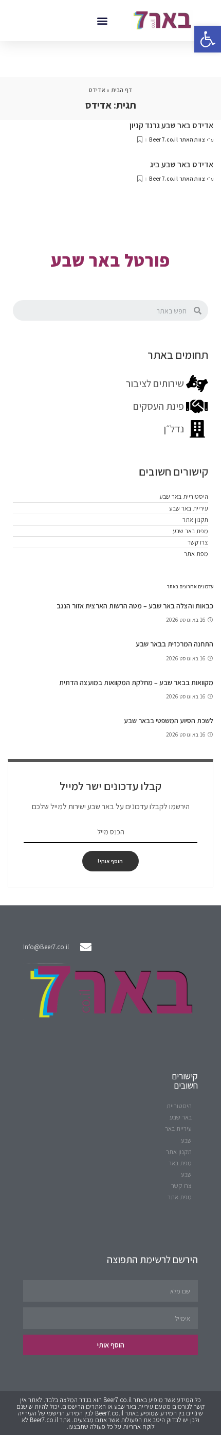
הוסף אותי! (110, 861)
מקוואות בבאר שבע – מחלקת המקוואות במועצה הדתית (136, 682)
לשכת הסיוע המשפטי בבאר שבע (168, 720)
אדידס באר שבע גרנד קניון (171, 125)
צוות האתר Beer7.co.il (177, 140)
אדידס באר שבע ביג (181, 164)
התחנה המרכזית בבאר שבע (174, 644)
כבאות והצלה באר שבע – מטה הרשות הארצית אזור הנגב (135, 605)
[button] (102, 20)
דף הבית (122, 90)
